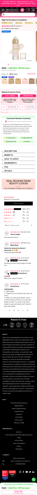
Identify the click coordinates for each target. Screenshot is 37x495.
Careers (19, 446)
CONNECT (6, 455)
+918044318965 (20, 464)
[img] (15, 232)
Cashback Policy (19, 411)
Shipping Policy (19, 405)
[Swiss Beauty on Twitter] (30, 471)
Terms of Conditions (19, 443)
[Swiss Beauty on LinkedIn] (33, 471)
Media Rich (19, 449)
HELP (4, 399)
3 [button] (18, 310)
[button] (8, 209)
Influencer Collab (19, 422)
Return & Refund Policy (19, 408)
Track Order (19, 417)
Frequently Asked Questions (19, 403)
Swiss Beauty (7, 428)
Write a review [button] (18, 203)
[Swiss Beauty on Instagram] (20, 471)
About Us (19, 432)
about (5, 334)
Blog (19, 437)
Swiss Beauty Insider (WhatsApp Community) (19, 435)
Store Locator (19, 420)
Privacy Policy (19, 440)
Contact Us (19, 414)
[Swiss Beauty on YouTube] (27, 471)
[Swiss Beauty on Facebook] (23, 471)
